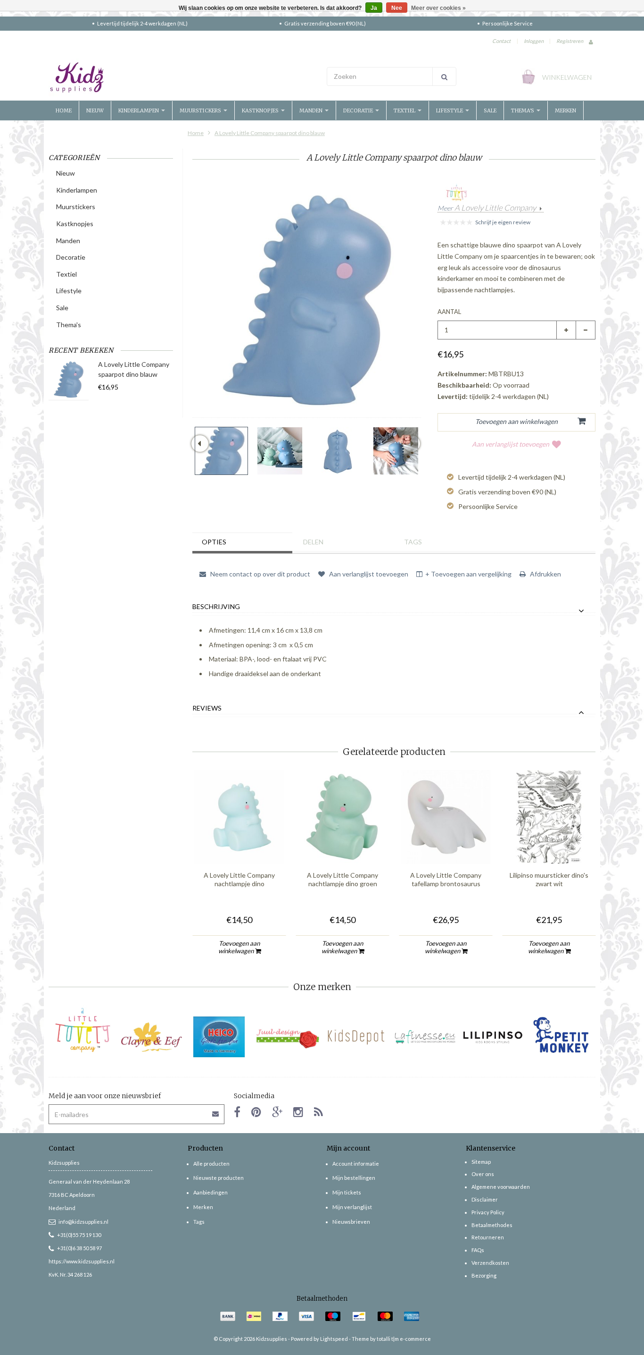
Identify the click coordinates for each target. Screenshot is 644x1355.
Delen (313, 542)
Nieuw (95, 110)
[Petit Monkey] (561, 1037)
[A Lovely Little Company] (83, 1030)
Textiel (405, 110)
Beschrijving (216, 606)
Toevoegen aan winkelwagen (239, 947)
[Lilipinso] (493, 1037)
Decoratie (358, 110)
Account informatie (355, 1163)
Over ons (482, 1174)
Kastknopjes (261, 110)
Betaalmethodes (491, 1225)
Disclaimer (484, 1199)
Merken (565, 110)
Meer (487, 208)
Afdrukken (544, 574)
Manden (311, 110)
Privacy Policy (487, 1212)
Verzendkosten (490, 1263)
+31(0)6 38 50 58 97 (79, 1248)
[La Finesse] (424, 1037)
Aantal (449, 311)
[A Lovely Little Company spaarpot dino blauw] (221, 451)
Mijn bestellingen (353, 1178)
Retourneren (487, 1237)
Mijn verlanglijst (352, 1207)
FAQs (477, 1250)
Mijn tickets (346, 1192)
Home (64, 110)
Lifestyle (450, 110)
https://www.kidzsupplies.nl (82, 1261)
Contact (501, 41)
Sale (490, 110)
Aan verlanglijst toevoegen (510, 444)
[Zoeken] (444, 76)
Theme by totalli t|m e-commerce (391, 1339)
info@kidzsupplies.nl (83, 1222)
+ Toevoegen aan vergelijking (468, 574)
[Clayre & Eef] (151, 1037)
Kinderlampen (139, 110)
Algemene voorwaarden (500, 1187)
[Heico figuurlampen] (219, 1037)
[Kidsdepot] (356, 1037)
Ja (374, 8)
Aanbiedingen (210, 1192)
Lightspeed (334, 1339)
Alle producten (211, 1163)
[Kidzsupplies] (183, 77)
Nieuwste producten (218, 1178)
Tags (413, 542)
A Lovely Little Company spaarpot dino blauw (270, 132)
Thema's (523, 110)
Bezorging (483, 1275)
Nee (396, 8)
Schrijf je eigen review (502, 222)
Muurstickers (201, 110)
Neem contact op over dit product (259, 574)
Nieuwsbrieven (351, 1222)
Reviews (207, 708)
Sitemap (481, 1162)
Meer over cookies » (438, 8)
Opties (214, 542)
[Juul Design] (288, 1037)
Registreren (569, 41)
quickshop (239, 844)
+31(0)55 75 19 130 (79, 1235)
